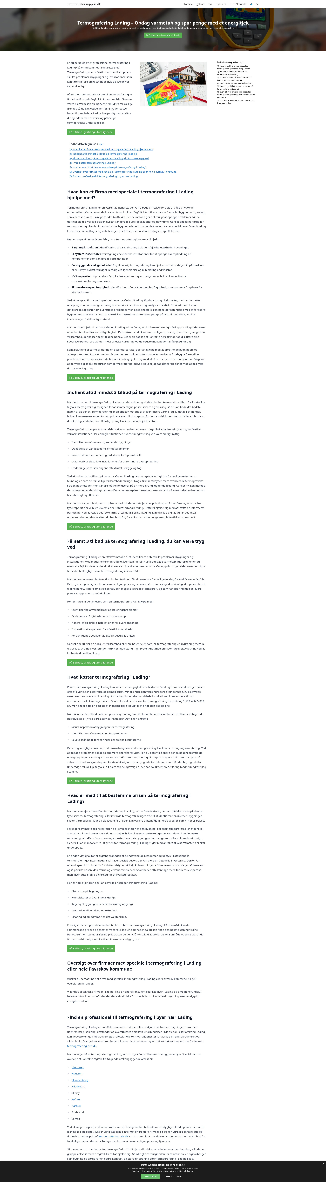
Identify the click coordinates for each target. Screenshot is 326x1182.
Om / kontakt (238, 4)
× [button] (323, 1164)
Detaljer (190, 1171)
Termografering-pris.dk (84, 4)
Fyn (210, 4)
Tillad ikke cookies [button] (173, 1176)
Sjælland (222, 4)
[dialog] (163, 1171)
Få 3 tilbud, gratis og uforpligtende (163, 35)
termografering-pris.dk (81, 1046)
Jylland (200, 4)
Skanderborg (80, 1080)
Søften (76, 1099)
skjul (101, 144)
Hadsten (77, 1073)
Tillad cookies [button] (150, 1176)
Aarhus (76, 1106)
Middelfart (78, 1086)
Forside (188, 4)
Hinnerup (78, 1067)
